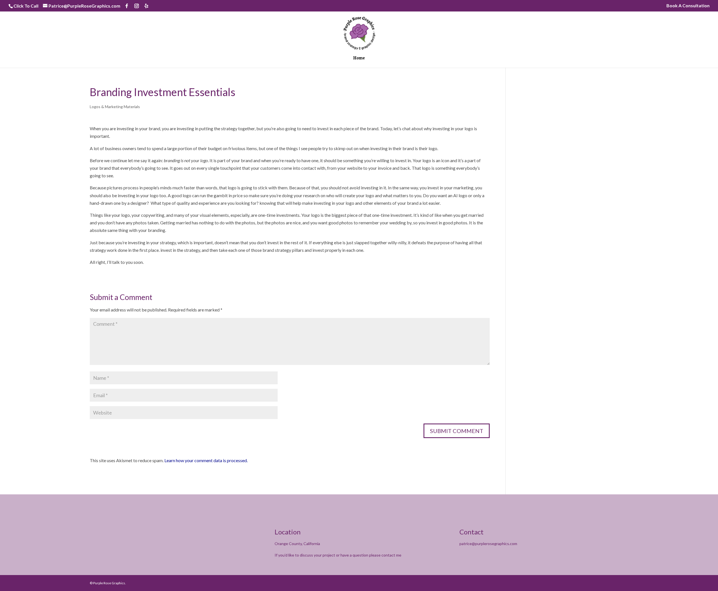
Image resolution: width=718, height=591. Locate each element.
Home (359, 58)
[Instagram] (136, 6)
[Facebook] (127, 6)
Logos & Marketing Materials (115, 106)
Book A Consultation (688, 5)
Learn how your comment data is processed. (206, 460)
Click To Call (25, 5)
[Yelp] (146, 6)
